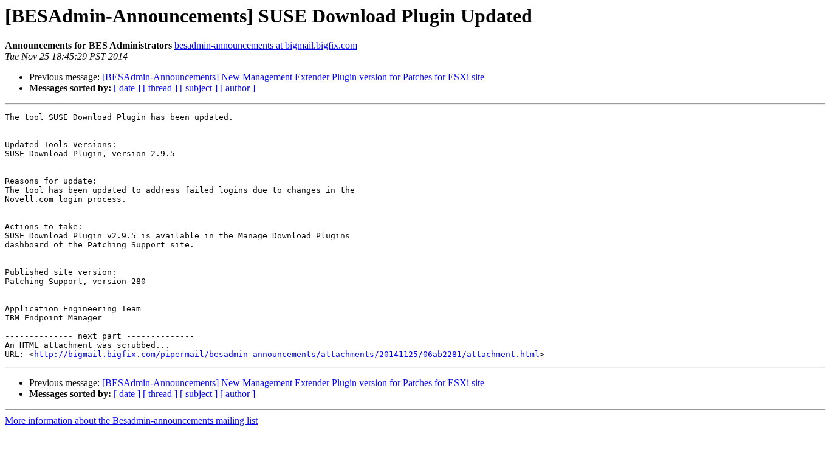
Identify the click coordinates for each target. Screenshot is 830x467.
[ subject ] (199, 88)
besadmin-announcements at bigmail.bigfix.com (265, 45)
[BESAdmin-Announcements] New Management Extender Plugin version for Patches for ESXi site (293, 77)
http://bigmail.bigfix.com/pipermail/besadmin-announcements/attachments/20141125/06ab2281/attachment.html (287, 354)
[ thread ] (160, 88)
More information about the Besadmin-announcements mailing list (131, 420)
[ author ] (237, 88)
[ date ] (127, 88)
